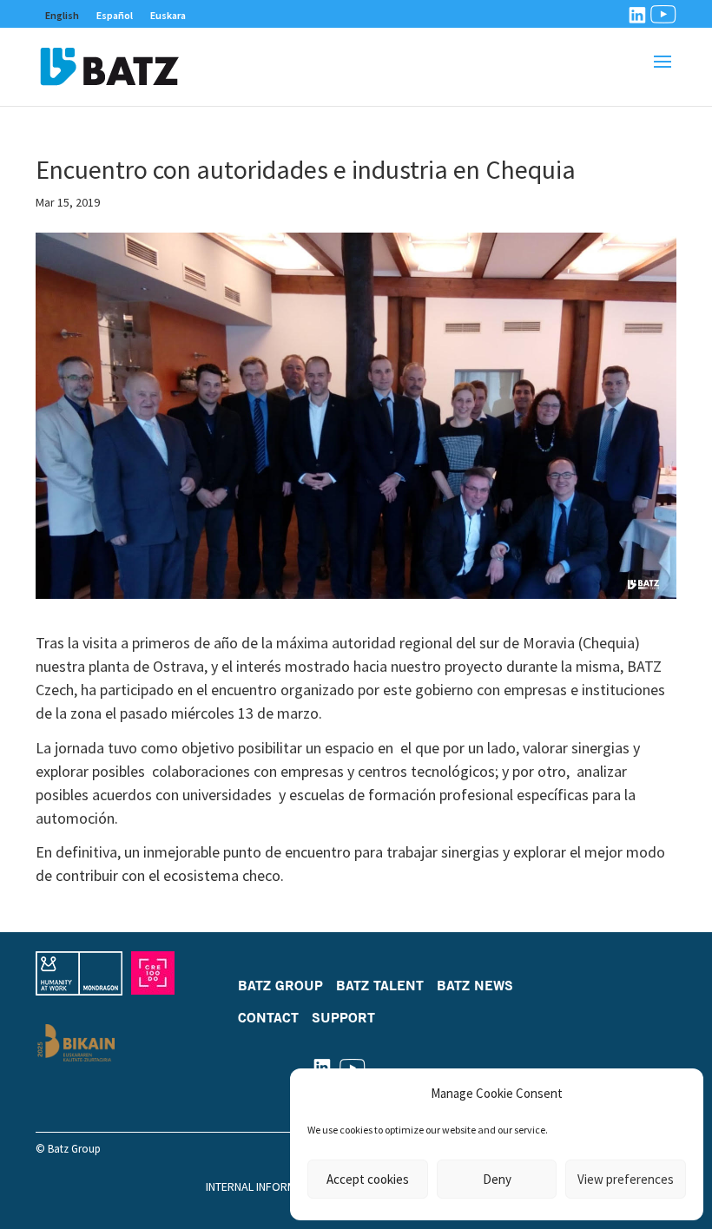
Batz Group (280, 985)
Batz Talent (380, 985)
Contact (268, 1017)
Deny (497, 1179)
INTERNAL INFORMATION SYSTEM (288, 1186)
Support (343, 1017)
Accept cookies (367, 1179)
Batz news (475, 985)
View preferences (625, 1179)
